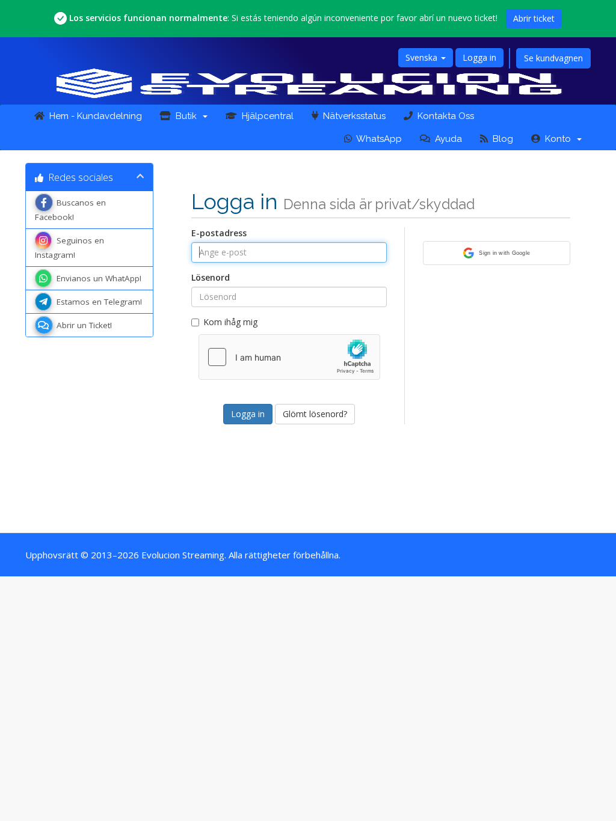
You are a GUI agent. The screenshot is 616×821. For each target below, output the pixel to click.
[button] (496, 253)
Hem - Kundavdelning (93, 116)
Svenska (422, 57)
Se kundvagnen (553, 58)
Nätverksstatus (352, 116)
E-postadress (219, 233)
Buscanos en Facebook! (70, 209)
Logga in (479, 57)
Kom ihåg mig (230, 322)
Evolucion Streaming (182, 555)
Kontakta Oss (443, 116)
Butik (186, 116)
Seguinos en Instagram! (69, 247)
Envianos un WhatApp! (99, 278)
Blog (500, 138)
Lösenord (210, 277)
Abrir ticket (534, 18)
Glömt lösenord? (315, 414)
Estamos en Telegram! (99, 301)
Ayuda (446, 138)
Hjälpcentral (265, 116)
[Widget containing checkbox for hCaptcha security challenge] (289, 357)
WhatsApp (377, 138)
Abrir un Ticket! (84, 325)
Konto (558, 138)
